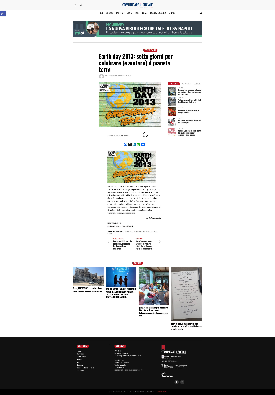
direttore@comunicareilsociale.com (128, 356)
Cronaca (144, 13)
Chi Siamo (80, 354)
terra (110, 233)
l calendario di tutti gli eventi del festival (120, 226)
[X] (130, 145)
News (136, 13)
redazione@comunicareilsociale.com (128, 370)
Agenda (129, 13)
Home (101, 13)
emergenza (148, 232)
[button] (3, 13)
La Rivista (172, 13)
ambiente (128, 232)
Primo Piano (120, 13)
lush (156, 232)
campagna (138, 232)
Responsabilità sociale (158, 13)
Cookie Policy (161, 392)
